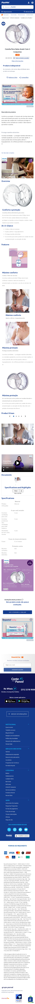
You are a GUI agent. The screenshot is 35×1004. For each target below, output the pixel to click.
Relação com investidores (13, 735)
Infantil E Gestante (11, 787)
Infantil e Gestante (14, 18)
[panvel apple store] (10, 701)
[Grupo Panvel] (7, 987)
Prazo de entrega (10, 811)
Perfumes (8, 784)
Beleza (7, 773)
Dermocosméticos (10, 790)
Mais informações (17, 61)
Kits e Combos (13, 14)
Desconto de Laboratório (12, 757)
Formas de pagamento (12, 808)
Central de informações (12, 803)
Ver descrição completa (7, 153)
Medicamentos (10, 776)
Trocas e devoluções (11, 814)
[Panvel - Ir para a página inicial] (13, 2)
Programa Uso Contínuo (12, 763)
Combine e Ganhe (29, 14)
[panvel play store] (24, 701)
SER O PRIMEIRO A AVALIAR (17, 612)
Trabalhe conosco (10, 730)
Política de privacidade (12, 738)
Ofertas (8, 817)
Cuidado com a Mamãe (26, 18)
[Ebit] (19, 998)
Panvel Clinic (9, 795)
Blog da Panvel (10, 733)
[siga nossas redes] (9, 829)
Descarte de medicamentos (13, 741)
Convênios (8, 760)
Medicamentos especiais (12, 754)
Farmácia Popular (10, 765)
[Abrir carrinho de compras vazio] (32, 2)
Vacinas (8, 751)
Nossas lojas (9, 744)
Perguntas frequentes (12, 806)
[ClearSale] (5, 998)
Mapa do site (9, 820)
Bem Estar (8, 781)
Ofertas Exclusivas (21, 14)
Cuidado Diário (10, 779)
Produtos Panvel (10, 792)
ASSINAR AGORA (17, 669)
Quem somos (9, 727)
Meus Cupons (5, 14)
